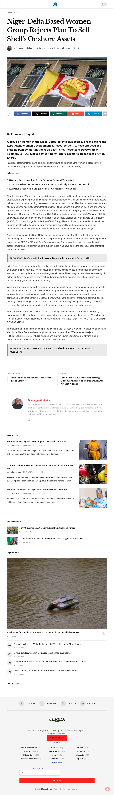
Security (80, 755)
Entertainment (28, 758)
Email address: (40, 768)
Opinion (54, 758)
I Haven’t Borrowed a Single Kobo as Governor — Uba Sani (42, 188)
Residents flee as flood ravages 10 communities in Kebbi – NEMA (43, 632)
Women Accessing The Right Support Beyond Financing (41, 180)
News (67, 48)
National (17, 13)
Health (54, 748)
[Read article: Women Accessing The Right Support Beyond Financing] (93, 450)
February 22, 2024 (45, 48)
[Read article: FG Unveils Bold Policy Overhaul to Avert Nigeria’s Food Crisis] (12, 541)
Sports (80, 758)
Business (28, 751)
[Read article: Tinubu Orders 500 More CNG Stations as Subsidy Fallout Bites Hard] (93, 474)
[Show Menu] (8, 4)
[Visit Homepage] (55, 4)
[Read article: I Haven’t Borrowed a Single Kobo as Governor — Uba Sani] (93, 498)
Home (9, 13)
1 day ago (25, 542)
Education (28, 755)
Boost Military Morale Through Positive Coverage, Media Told (45, 670)
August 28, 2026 (32, 445)
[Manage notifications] (107, 789)
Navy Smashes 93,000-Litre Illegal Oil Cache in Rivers (47, 528)
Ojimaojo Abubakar (24, 48)
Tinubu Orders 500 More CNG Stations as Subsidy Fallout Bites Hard (49, 184)
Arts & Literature (29, 748)
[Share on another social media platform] (105, 114)
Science (81, 751)
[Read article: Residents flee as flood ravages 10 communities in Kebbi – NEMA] (57, 593)
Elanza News (46, 789)
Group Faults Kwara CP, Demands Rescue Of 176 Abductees (43, 653)
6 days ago (26, 532)
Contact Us (57, 738)
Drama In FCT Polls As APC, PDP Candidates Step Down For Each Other (50, 661)
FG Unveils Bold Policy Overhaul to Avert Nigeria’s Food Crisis (52, 538)
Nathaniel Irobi (15, 445)
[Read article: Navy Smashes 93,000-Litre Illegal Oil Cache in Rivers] (12, 530)
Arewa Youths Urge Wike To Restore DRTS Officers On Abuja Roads (47, 644)
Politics (79, 748)
